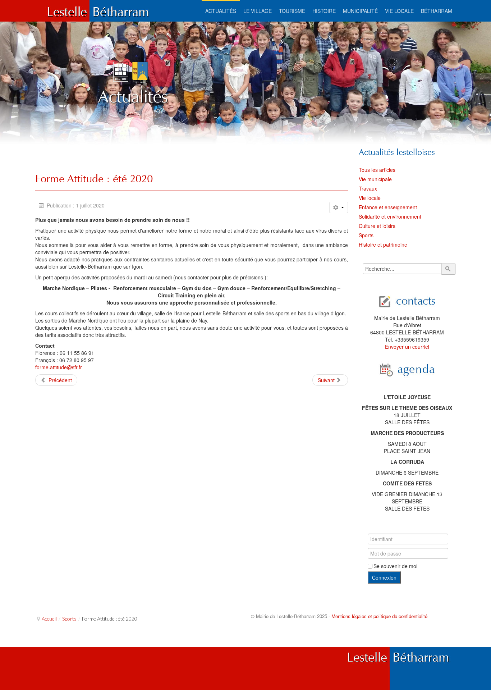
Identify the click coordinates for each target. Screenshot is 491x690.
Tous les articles (377, 169)
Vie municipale (375, 179)
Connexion (384, 577)
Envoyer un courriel (407, 346)
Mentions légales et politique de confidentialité (379, 616)
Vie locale (370, 197)
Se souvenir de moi (395, 566)
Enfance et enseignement (388, 207)
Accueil (49, 619)
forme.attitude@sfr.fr (58, 367)
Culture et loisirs (377, 225)
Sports (366, 235)
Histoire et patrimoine (383, 244)
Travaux (368, 188)
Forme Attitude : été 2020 (94, 178)
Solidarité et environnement (390, 216)
